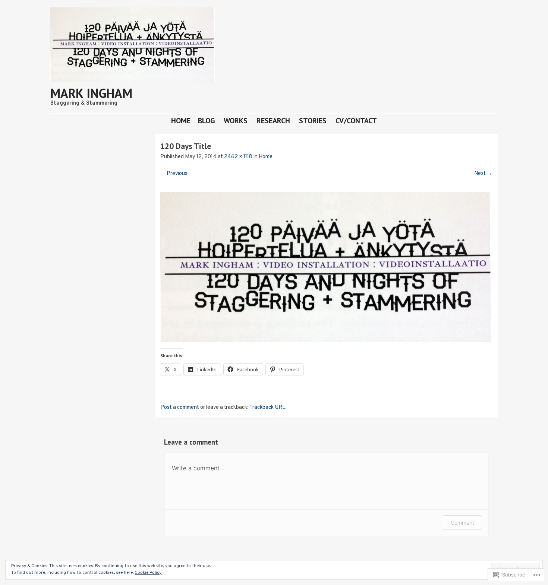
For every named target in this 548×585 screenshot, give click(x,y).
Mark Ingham (91, 93)
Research (273, 120)
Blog (206, 120)
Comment (462, 522)
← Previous (174, 173)
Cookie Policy (148, 573)
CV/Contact (356, 120)
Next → (483, 173)
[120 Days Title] (326, 340)
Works (236, 120)
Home (180, 120)
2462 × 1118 (238, 156)
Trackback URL (267, 407)
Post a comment (179, 407)
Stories (313, 120)
